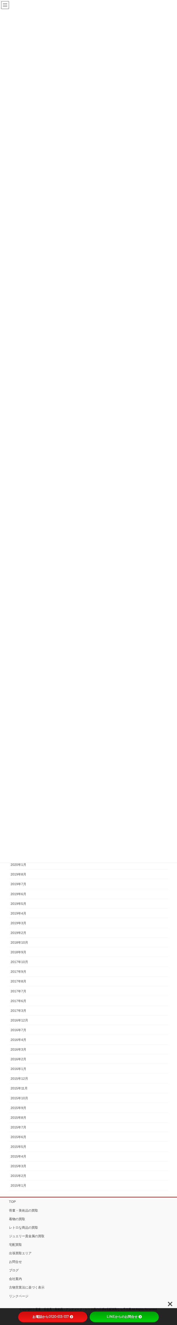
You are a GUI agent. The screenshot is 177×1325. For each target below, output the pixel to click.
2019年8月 (18, 874)
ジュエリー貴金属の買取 (26, 1236)
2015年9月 (18, 1108)
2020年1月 (18, 864)
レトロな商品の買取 (23, 1227)
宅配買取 (15, 1244)
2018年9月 (18, 952)
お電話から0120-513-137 (50, 1317)
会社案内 (15, 1279)
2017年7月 (18, 991)
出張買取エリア (20, 1253)
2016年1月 (18, 1069)
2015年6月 (18, 1137)
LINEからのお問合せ (122, 1317)
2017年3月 (18, 1010)
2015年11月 (19, 1088)
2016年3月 (18, 1049)
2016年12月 (19, 1020)
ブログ (14, 1270)
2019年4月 (18, 913)
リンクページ (18, 1296)
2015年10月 (19, 1098)
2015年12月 (19, 1078)
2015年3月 (18, 1166)
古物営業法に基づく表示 (26, 1287)
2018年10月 (19, 942)
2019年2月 (18, 933)
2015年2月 (18, 1176)
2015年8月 (18, 1117)
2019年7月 (18, 884)
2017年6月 (18, 1001)
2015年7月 (18, 1127)
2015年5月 (18, 1147)
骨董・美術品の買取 (23, 1210)
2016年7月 (18, 1030)
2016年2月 (18, 1059)
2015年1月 (18, 1185)
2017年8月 (18, 981)
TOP (12, 1201)
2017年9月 (18, 971)
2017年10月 (19, 962)
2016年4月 (18, 1040)
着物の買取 (17, 1219)
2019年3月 (18, 923)
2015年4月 (18, 1156)
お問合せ (15, 1262)
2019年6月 (18, 894)
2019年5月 (18, 904)
